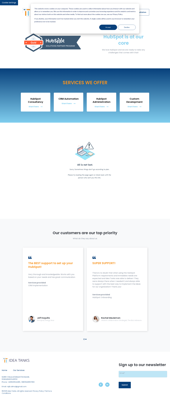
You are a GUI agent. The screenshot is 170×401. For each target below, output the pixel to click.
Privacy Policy (38, 391)
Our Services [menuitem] (19, 370)
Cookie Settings (9, 2)
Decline (127, 27)
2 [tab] (85, 339)
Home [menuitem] (4, 370)
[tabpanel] (53, 289)
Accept (108, 27)
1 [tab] (84, 339)
